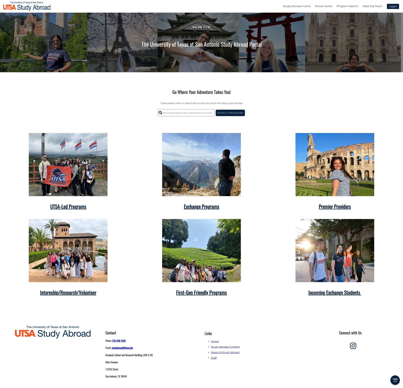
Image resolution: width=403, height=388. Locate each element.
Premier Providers (335, 206)
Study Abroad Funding (225, 346)
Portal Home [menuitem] (323, 6)
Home (215, 341)
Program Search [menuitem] (347, 6)
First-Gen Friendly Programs (201, 292)
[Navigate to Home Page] (26, 6)
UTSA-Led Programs (68, 206)
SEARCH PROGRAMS (230, 113)
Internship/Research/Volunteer (68, 292)
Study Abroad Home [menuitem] (296, 6)
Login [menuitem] (393, 6)
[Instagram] (353, 347)
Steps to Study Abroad (225, 352)
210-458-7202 (119, 341)
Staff (214, 357)
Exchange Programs (201, 206)
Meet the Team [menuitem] (372, 6)
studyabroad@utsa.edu (122, 348)
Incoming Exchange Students (334, 292)
